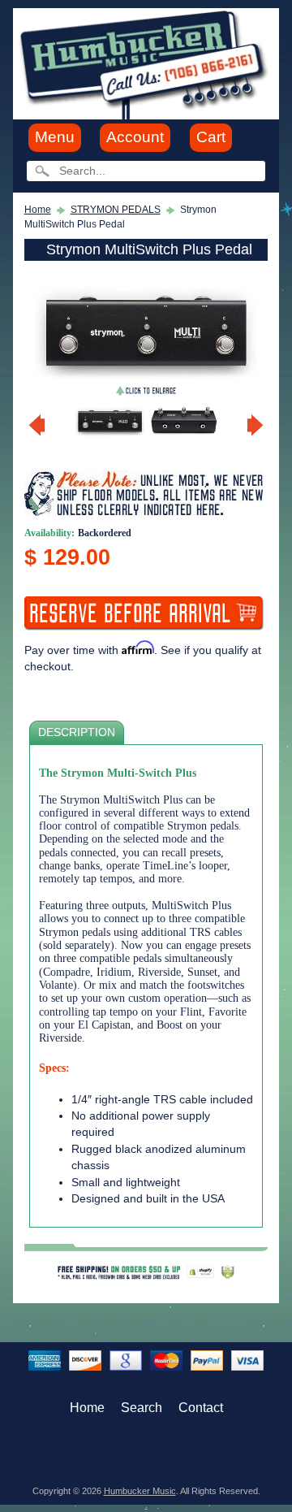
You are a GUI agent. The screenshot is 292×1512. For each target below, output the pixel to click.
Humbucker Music (140, 1491)
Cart (210, 136)
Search (141, 1408)
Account (135, 136)
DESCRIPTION (76, 732)
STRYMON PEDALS (116, 209)
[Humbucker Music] (146, 63)
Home (37, 209)
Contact (200, 1408)
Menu (55, 136)
